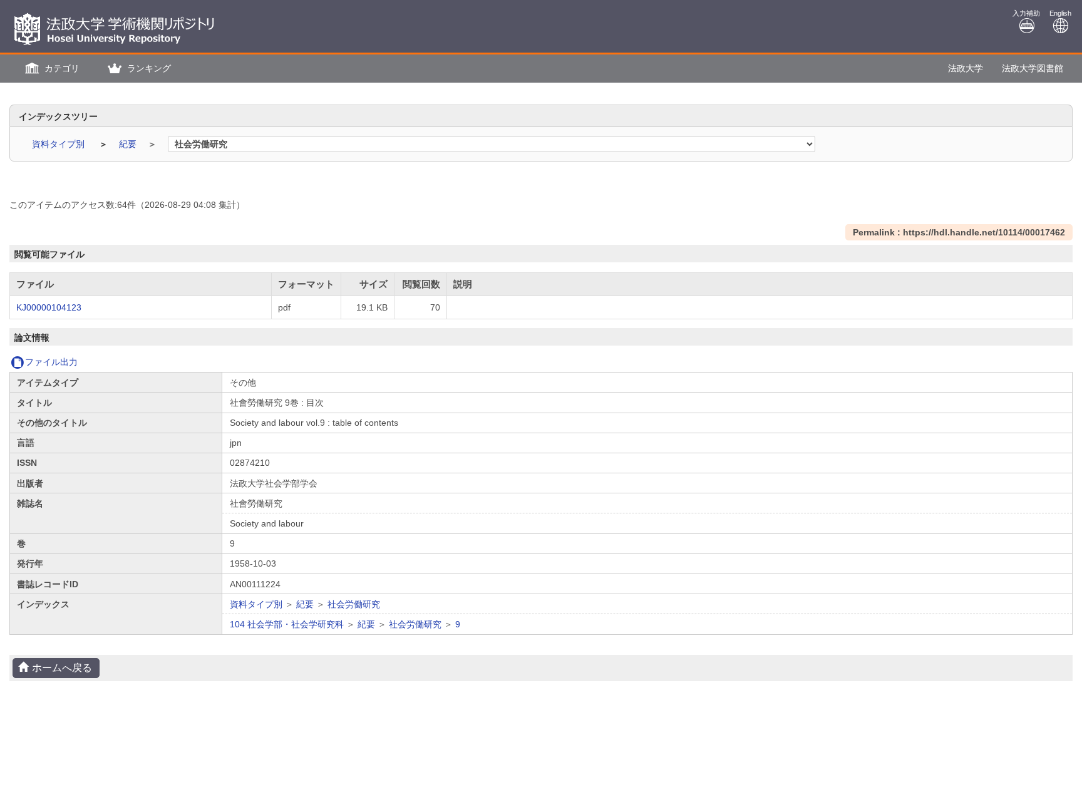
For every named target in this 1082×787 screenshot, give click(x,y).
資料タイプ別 (59, 144)
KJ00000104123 (48, 307)
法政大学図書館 (1032, 68)
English (1060, 13)
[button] (50, 68)
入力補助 (1026, 13)
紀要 (129, 144)
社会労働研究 (353, 604)
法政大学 (965, 68)
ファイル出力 (51, 362)
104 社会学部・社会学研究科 (287, 624)
